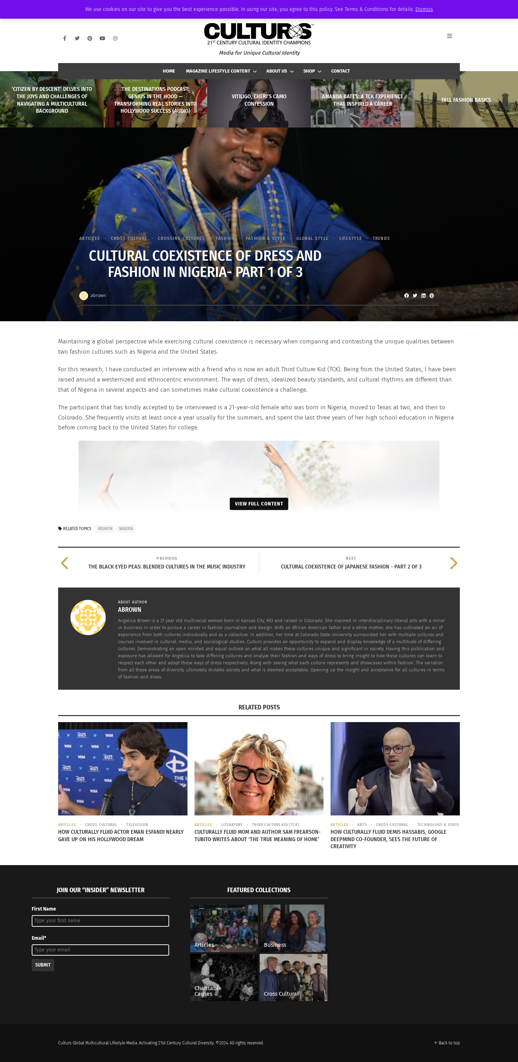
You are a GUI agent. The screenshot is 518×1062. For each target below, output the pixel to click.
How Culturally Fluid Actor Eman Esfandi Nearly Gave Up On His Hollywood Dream (121, 835)
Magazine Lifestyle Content (218, 71)
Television (137, 825)
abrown (98, 295)
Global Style (312, 238)
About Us (276, 71)
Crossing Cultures (181, 238)
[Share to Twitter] (415, 295)
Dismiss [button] (424, 9)
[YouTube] (102, 38)
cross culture (129, 238)
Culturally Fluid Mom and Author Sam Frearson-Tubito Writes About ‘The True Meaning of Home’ (258, 835)
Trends (381, 238)
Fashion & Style (265, 238)
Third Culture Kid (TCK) (275, 825)
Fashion (225, 238)
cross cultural (101, 825)
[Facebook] (64, 38)
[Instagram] (115, 38)
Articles (89, 238)
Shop (309, 71)
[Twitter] (77, 38)
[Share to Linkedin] (423, 295)
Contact (340, 71)
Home (169, 71)
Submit (43, 965)
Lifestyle (350, 238)
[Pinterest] (90, 38)
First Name (44, 909)
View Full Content (259, 504)
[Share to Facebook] (406, 295)
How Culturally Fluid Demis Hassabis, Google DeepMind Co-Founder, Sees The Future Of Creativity (388, 839)
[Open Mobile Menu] (453, 38)
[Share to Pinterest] (431, 295)
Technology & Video (438, 825)
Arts (362, 825)
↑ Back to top (447, 1043)
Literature (232, 825)
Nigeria (126, 528)
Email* (39, 938)
